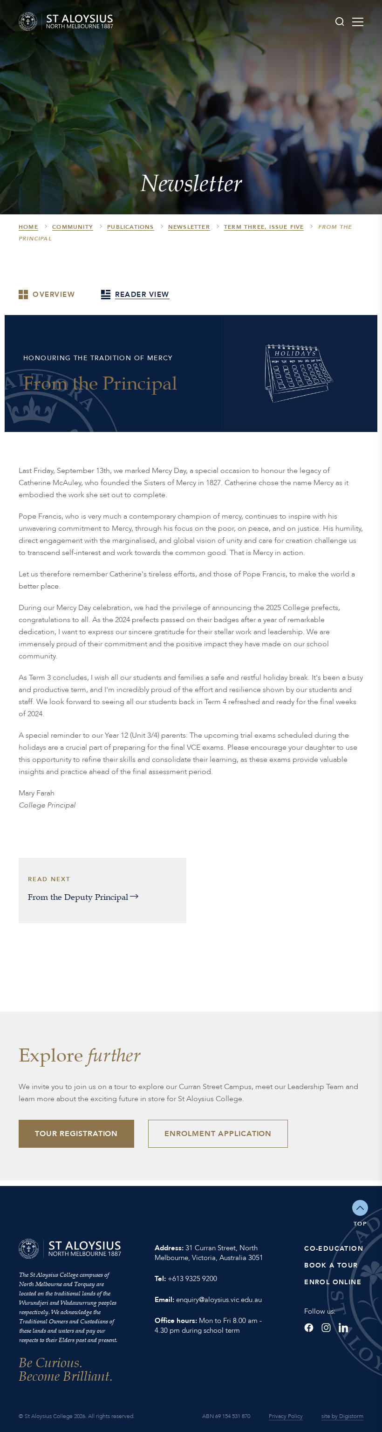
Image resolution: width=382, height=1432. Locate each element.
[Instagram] (326, 1327)
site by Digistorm (342, 1416)
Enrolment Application (218, 1134)
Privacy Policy (286, 1416)
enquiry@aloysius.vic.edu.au (219, 1299)
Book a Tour (331, 1265)
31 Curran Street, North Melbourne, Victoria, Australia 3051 (209, 1252)
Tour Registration (76, 1134)
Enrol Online (333, 1282)
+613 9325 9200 (192, 1278)
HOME (28, 227)
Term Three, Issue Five (264, 227)
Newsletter (189, 227)
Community (72, 227)
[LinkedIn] (343, 1327)
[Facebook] (309, 1327)
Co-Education (333, 1248)
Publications (130, 227)
